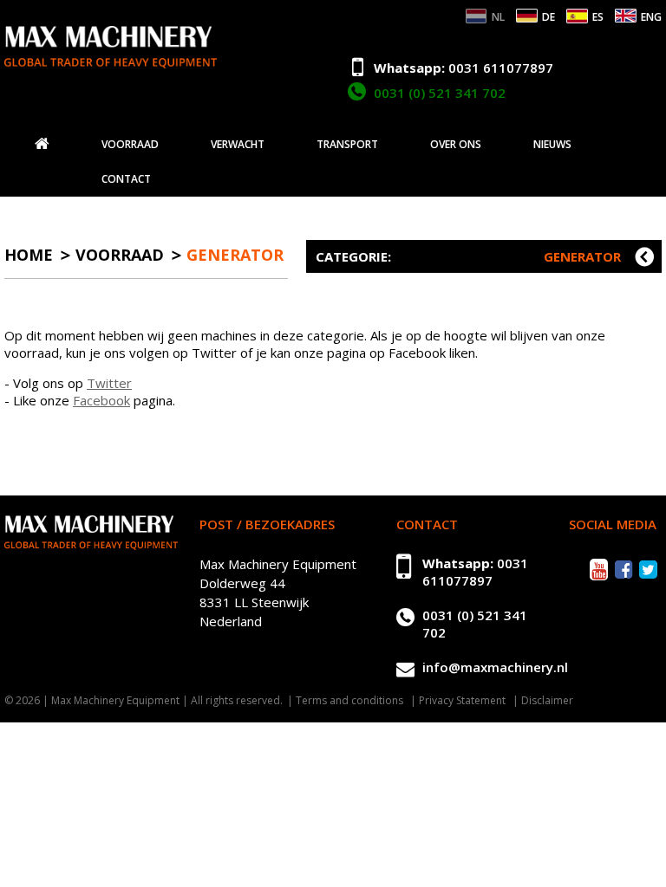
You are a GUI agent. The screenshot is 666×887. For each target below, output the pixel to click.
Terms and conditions (349, 700)
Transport (347, 145)
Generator (235, 254)
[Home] (42, 144)
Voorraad (130, 145)
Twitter (109, 383)
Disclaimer (547, 700)
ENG (651, 17)
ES (598, 17)
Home (28, 254)
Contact (126, 179)
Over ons (455, 145)
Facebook (101, 400)
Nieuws (552, 145)
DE (548, 17)
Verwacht (237, 145)
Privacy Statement (462, 700)
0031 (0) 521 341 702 (440, 92)
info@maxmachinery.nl (495, 667)
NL (498, 17)
